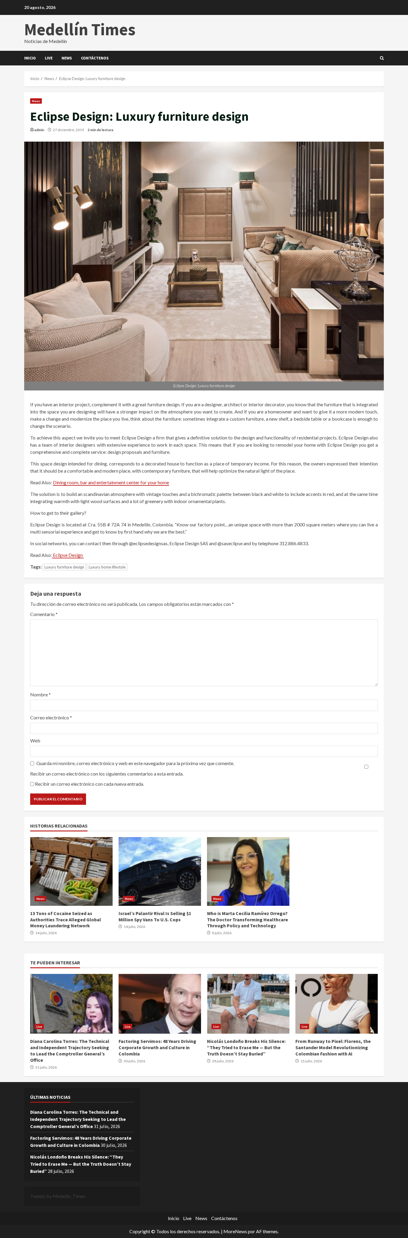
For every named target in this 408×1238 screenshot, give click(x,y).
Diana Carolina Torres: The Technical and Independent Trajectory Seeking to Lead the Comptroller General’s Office (71, 1004)
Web (35, 740)
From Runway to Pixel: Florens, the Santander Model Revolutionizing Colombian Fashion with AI (336, 1004)
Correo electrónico (51, 717)
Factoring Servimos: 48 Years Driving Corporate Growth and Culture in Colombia (160, 1004)
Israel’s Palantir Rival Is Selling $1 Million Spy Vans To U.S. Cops (160, 871)
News (67, 58)
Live (49, 58)
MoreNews (235, 1231)
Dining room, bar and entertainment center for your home (111, 482)
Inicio (30, 58)
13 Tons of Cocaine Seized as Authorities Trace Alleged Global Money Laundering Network (71, 871)
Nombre (40, 694)
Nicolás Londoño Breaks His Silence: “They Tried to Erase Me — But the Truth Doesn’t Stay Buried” (248, 1004)
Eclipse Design (68, 555)
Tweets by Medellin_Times (57, 1196)
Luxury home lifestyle (107, 567)
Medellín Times (80, 29)
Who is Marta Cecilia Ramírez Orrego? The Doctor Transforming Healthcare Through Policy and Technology (248, 871)
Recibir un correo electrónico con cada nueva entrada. (89, 784)
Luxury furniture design (64, 567)
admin (39, 130)
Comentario (44, 614)
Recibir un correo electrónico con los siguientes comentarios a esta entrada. (106, 773)
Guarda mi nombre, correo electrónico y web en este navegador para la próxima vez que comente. (135, 763)
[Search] (382, 58)
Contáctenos (95, 58)
